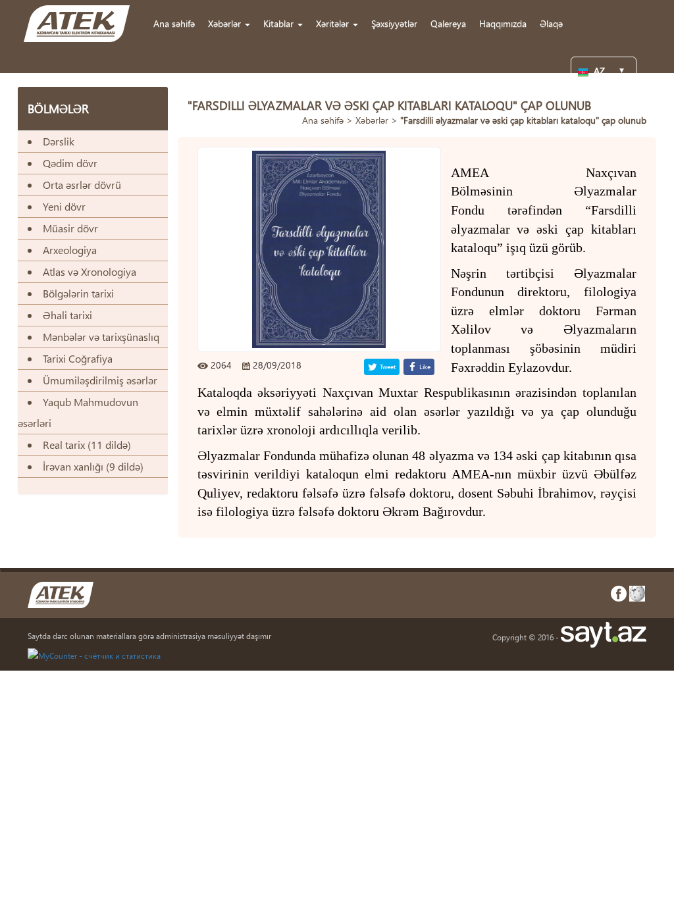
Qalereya (448, 23)
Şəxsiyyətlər (394, 23)
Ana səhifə (174, 23)
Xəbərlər (371, 120)
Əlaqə (551, 23)
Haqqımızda (503, 23)
